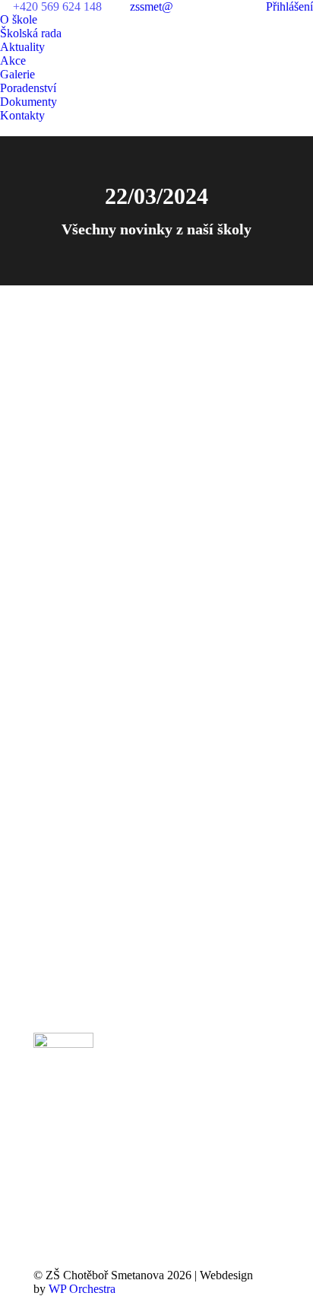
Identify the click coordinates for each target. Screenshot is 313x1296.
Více (56, 581)
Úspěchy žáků (78, 341)
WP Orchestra (82, 1288)
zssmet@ (151, 6)
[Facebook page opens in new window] (138, 1101)
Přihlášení (289, 6)
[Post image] (244, 1063)
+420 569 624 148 (57, 6)
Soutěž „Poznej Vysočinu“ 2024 (146, 513)
